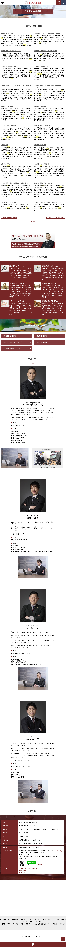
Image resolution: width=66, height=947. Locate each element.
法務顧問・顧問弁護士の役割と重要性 (45, 51)
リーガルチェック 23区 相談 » (55, 218)
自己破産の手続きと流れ (8, 202)
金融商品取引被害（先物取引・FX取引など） (15, 183)
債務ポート (22, 872)
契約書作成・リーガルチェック (11, 51)
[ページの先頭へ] (63, 939)
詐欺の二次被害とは (7, 107)
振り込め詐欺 (5, 164)
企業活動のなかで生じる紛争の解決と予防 (47, 34)
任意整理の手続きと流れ (41, 66)
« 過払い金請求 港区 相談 (9, 218)
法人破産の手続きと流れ (8, 66)
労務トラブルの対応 (7, 34)
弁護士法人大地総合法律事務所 (28, 869)
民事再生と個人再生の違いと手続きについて (47, 202)
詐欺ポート (22, 870)
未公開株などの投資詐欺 (41, 164)
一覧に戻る (33, 222)
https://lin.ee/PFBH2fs (37, 865)
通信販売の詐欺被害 (40, 107)
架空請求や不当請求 (40, 145)
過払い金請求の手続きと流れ (43, 183)
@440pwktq (58, 851)
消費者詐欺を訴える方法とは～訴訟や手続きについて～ (49, 86)
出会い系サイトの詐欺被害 (42, 126)
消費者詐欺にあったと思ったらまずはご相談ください (16, 86)
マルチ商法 (4, 145)
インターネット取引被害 (8, 126)
